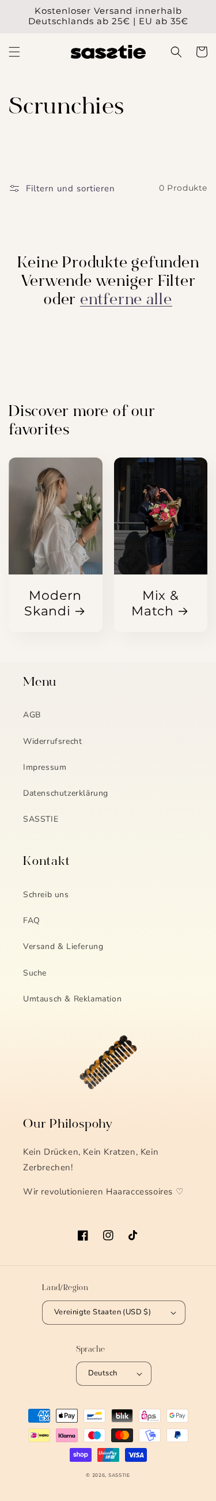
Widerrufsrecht (52, 741)
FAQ (31, 920)
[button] (14, 52)
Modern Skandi (53, 603)
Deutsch (103, 1373)
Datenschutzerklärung (65, 793)
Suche (35, 972)
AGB (32, 714)
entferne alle (126, 300)
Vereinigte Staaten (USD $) (102, 1312)
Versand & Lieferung (63, 946)
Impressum (44, 767)
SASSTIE (40, 819)
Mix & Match (155, 603)
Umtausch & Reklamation (72, 998)
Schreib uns (46, 894)
